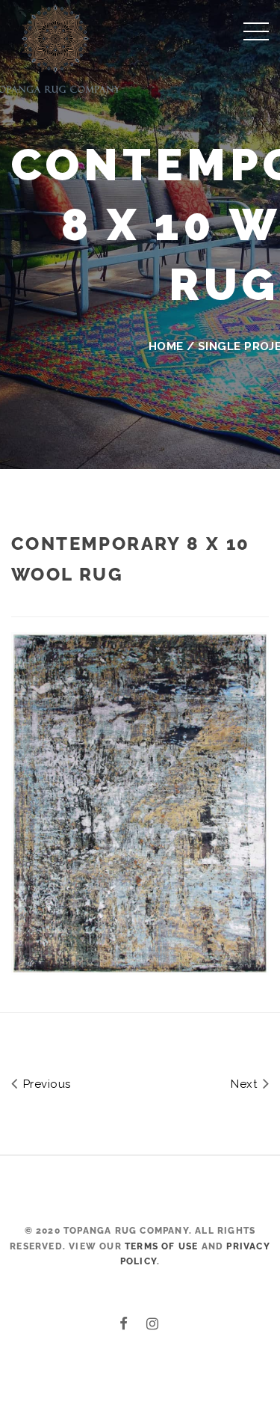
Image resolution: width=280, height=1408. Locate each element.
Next (245, 1084)
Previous (44, 1084)
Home (166, 346)
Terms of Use (161, 1246)
